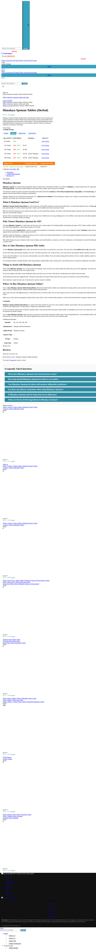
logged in (13, 360)
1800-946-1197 (11, 56)
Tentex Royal (32, 133)
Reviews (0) (10, 175)
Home (5, 105)
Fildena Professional (15, 943)
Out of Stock (45, 141)
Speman (13, 133)
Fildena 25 (12, 935)
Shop (3, 62)
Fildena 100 (12, 941)
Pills (18, 169)
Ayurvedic (10, 105)
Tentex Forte (22, 133)
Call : (5, 56)
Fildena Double (13, 948)
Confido (6, 133)
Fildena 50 (12, 938)
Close (1, 928)
